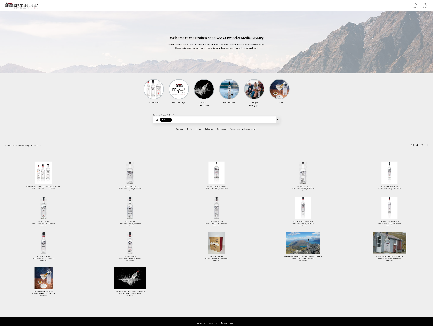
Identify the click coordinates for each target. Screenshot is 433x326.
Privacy (224, 323)
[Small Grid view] (422, 145)
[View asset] (44, 173)
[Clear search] (278, 119)
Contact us (201, 323)
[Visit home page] (21, 5)
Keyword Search (163, 114)
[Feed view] (426, 145)
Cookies (233, 323)
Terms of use (213, 323)
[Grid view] (417, 145)
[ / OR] (170, 115)
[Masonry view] (412, 145)
